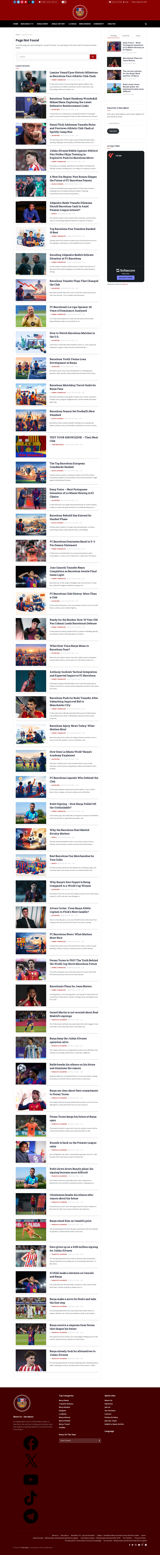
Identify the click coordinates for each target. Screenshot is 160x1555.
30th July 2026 (74, 1124)
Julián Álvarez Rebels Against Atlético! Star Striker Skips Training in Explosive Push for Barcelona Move (74, 154)
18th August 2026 (72, 444)
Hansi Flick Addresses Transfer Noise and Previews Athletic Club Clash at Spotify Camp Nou (72, 128)
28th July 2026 (74, 1306)
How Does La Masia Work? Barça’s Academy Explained (71, 753)
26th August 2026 (68, 109)
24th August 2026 (65, 214)
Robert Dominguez (59, 80)
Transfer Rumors (66, 1404)
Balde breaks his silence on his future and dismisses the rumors (72, 1066)
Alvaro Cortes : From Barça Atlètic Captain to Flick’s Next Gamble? (70, 909)
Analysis (111, 24)
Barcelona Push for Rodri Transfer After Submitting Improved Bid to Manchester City (74, 701)
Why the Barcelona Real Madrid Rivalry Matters (69, 831)
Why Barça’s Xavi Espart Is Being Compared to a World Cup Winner (70, 883)
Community (98, 24)
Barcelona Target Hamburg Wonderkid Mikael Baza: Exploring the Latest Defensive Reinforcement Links (73, 102)
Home (15, 24)
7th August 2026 (74, 811)
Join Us (107, 1407)
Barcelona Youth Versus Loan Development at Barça (68, 360)
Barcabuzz (25, 1548)
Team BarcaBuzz (58, 444)
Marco (54, 214)
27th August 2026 (74, 80)
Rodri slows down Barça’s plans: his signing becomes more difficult (71, 1170)
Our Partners (110, 1410)
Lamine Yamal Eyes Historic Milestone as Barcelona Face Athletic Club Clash (74, 74)
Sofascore (125, 284)
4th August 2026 (65, 863)
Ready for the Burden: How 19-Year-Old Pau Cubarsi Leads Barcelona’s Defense (74, 621)
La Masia (72, 24)
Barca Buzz (65, 1535)
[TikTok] (30, 1506)
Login (126, 2)
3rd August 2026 (68, 889)
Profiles (62, 1427)
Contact (108, 1414)
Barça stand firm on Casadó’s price (70, 1220)
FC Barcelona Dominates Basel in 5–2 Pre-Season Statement (72, 543)
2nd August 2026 (74, 941)
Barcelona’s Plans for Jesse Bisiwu (71, 986)
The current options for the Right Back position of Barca (132, 73)
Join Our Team (116, 2)
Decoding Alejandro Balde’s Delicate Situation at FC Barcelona (72, 256)
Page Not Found (27, 35)
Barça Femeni (64, 1421)
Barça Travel (64, 1424)
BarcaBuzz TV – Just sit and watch (83, 1535)
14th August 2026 (74, 679)
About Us (108, 1400)
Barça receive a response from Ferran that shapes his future (72, 1326)
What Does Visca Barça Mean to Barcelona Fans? (69, 647)
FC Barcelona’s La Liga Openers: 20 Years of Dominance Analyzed (71, 308)
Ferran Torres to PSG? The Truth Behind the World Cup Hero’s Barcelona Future (74, 962)
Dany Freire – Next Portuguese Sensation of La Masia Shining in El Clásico (72, 493)
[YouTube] (30, 1488)
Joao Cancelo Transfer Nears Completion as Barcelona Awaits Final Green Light (73, 571)
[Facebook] (30, 1451)
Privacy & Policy (111, 1417)
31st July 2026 (74, 1020)
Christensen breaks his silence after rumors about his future (71, 1196)
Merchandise (85, 24)
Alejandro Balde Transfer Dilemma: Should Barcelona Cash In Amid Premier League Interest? (71, 206)
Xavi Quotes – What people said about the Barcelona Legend (125, 1541)
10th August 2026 (68, 785)
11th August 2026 (74, 733)
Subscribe (113, 131)
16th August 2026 (74, 549)
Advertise (109, 1404)
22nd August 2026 (74, 262)
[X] (30, 1469)
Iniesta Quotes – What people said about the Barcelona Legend (55, 1538)
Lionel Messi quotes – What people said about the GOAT (101, 1538)
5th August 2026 (65, 837)
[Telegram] (30, 1524)
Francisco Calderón (59, 1020)
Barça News (42, 24)
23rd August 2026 (74, 236)
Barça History (58, 24)
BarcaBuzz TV (27, 24)
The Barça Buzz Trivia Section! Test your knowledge (83, 1541)
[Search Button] (93, 56)
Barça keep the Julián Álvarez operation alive (68, 1040)
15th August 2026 (74, 627)
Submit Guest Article (49, 2)
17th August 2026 (72, 471)
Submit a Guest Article (114, 1424)
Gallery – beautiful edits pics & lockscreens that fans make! (118, 1535)
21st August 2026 (68, 340)
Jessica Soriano (57, 184)
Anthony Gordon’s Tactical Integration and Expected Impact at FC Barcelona (73, 673)
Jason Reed (56, 109)
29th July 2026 (74, 1202)
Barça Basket (64, 1407)
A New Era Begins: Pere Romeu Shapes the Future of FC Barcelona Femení (73, 178)
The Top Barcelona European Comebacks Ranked (67, 465)
